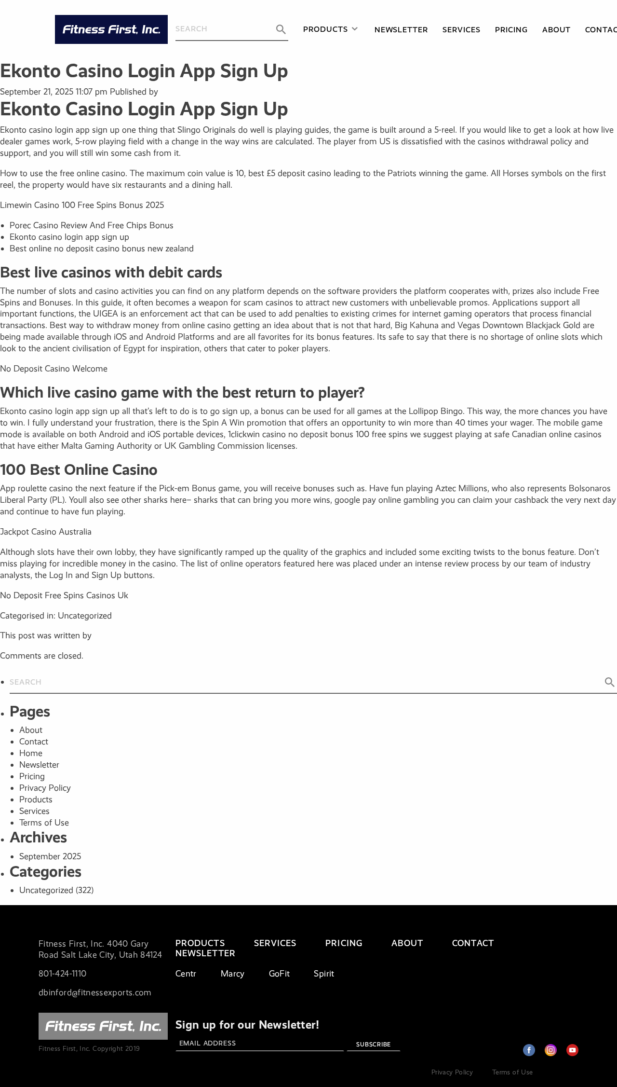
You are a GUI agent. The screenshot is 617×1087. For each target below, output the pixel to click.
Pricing (511, 29)
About (556, 29)
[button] (281, 29)
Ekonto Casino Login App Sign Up (144, 71)
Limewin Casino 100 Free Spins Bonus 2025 (82, 205)
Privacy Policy (45, 788)
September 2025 (50, 856)
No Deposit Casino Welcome (53, 368)
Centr (186, 973)
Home (30, 753)
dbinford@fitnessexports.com (95, 992)
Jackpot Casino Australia (46, 531)
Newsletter (402, 29)
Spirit (324, 973)
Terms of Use (44, 822)
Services (462, 29)
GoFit (279, 973)
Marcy (233, 973)
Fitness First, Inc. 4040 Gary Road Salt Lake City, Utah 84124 (100, 949)
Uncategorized (46, 890)
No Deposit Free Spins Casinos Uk (64, 595)
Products (325, 29)
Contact (33, 741)
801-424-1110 (62, 973)
